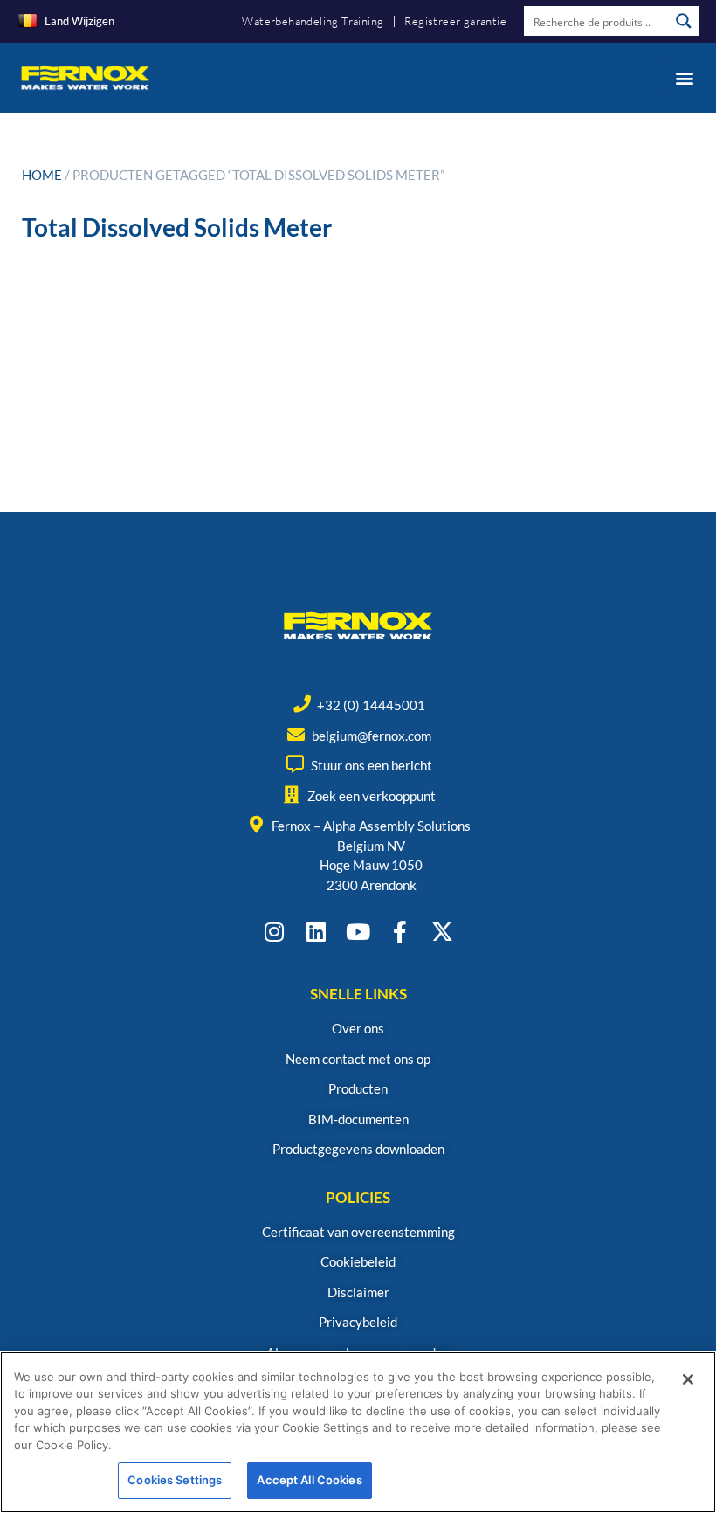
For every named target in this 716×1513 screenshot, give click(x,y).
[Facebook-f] (400, 931)
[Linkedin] (316, 931)
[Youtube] (358, 931)
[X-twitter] (442, 931)
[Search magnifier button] (684, 21)
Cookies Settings (174, 1480)
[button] (684, 77)
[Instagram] (274, 931)
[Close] (688, 1379)
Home (42, 175)
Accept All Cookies (309, 1480)
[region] (358, 1432)
